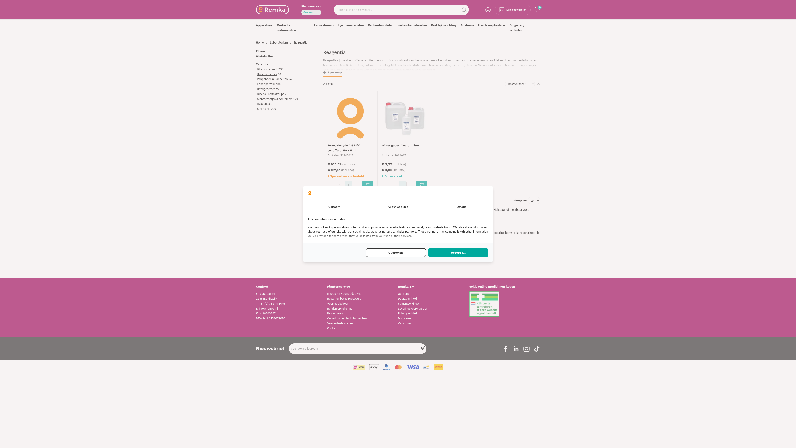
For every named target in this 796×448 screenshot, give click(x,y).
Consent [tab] (334, 206)
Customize (395, 252)
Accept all (458, 252)
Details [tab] (461, 206)
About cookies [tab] (398, 206)
